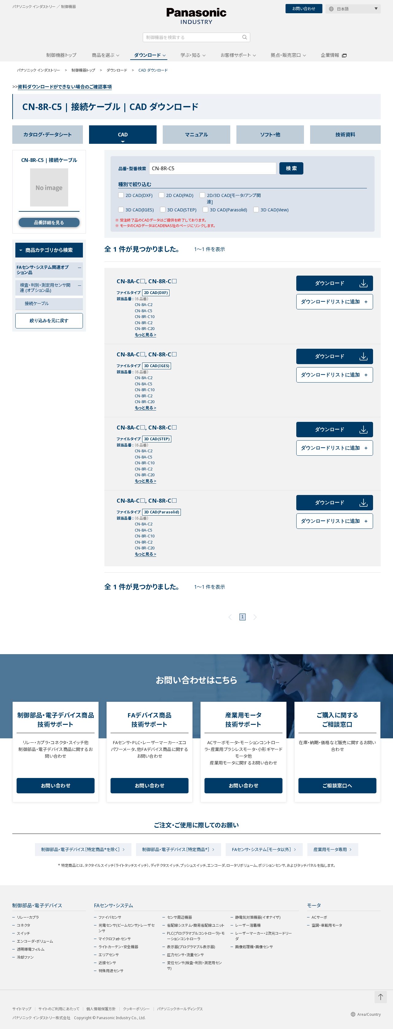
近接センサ (107, 962)
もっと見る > (145, 334)
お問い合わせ (304, 8)
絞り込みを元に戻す (49, 320)
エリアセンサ (109, 954)
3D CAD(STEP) (181, 210)
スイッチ (23, 933)
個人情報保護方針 (101, 1009)
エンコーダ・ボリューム (35, 941)
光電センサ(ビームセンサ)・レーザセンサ (126, 928)
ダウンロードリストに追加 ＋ (334, 301)
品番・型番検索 (132, 168)
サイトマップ (21, 1009)
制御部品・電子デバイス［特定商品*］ (176, 849)
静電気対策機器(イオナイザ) (257, 917)
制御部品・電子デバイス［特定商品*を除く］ (80, 849)
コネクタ (23, 925)
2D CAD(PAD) (179, 195)
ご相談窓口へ (337, 785)
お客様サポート (235, 55)
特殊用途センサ (111, 970)
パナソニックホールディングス (180, 1009)
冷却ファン (25, 957)
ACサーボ (319, 917)
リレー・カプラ (28, 917)
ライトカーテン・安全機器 (118, 946)
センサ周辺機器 (179, 917)
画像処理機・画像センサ (254, 946)
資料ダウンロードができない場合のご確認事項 (65, 87)
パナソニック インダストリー (38, 70)
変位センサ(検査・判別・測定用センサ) (194, 965)
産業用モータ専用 (330, 849)
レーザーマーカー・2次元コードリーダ (263, 936)
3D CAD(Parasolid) (228, 210)
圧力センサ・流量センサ (185, 954)
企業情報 (330, 55)
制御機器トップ (61, 55)
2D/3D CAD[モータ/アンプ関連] (234, 198)
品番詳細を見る (49, 222)
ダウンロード (147, 55)
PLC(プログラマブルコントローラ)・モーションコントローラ (195, 936)
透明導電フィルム (30, 949)
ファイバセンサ (110, 917)
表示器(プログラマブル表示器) (191, 946)
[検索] (244, 37)
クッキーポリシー (136, 1009)
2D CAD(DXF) (139, 195)
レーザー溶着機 (248, 925)
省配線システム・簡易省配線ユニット (195, 925)
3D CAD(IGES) (140, 210)
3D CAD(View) (275, 210)
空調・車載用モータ (327, 925)
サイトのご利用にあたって (58, 1009)
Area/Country (369, 1014)
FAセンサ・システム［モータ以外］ (261, 849)
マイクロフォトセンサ (115, 938)
